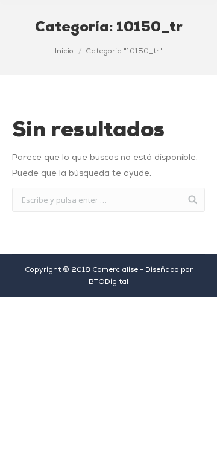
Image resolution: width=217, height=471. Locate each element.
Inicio (64, 51)
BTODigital (108, 282)
